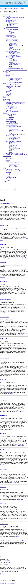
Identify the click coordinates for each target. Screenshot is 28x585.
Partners (8, 91)
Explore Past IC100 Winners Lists (17, 49)
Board (10, 90)
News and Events (7, 71)
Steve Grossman (4, 281)
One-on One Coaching (14, 63)
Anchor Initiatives (10, 21)
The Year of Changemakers (15, 78)
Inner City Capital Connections (13, 56)
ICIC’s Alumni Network (11, 51)
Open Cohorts (12, 37)
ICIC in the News (10, 74)
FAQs (10, 33)
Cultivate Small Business (12, 39)
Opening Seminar (13, 60)
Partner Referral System (14, 52)
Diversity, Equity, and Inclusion (13, 86)
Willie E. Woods (4, 524)
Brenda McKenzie (4, 358)
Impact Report (6, 14)
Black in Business (10, 35)
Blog (7, 72)
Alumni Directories (13, 55)
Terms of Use (3, 583)
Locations (11, 32)
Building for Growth (11, 36)
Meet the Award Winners (15, 41)
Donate (4, 97)
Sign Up (2, 573)
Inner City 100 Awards (11, 40)
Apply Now (12, 58)
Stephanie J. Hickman (5, 299)
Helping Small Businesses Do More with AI (16, 70)
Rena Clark (3, 244)
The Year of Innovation (14, 79)
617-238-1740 (7, 562)
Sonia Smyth (3, 487)
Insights (8, 75)
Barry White (3, 503)
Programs (5, 28)
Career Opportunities (11, 93)
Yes (19, 3)
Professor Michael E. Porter (7, 203)
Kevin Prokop (3, 415)
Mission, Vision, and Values (12, 84)
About (4, 83)
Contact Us (8, 94)
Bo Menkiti (3, 380)
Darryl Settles (3, 469)
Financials (8, 95)
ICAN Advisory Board (14, 54)
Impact (10, 66)
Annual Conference (13, 64)
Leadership (8, 87)
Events (7, 76)
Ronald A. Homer (4, 317)
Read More (25, 258)
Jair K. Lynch (3, 338)
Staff (10, 88)
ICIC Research (6, 16)
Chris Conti (3, 262)
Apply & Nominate (13, 44)
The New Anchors (13, 23)
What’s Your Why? (13, 80)
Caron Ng (2, 397)
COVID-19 (8, 25)
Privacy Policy (11, 583)
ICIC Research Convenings (12, 27)
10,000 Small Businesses (12, 29)
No (21, 3)
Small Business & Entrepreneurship (14, 19)
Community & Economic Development (15, 17)
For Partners (12, 59)
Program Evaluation (10, 24)
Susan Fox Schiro (4, 450)
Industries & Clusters (11, 20)
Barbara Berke (4, 225)
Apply (10, 31)
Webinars (11, 62)
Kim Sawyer (3, 433)
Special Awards (12, 43)
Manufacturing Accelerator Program (14, 68)
